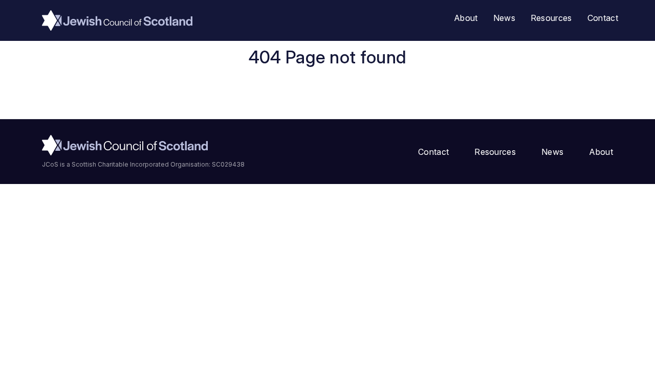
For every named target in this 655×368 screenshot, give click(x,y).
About (466, 18)
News (504, 18)
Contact (602, 18)
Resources (551, 18)
